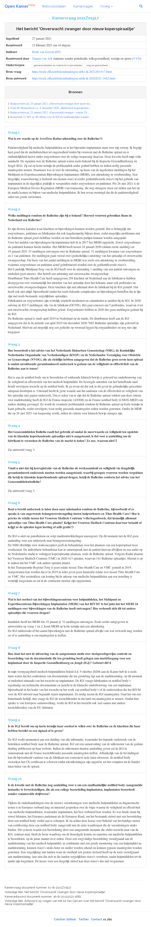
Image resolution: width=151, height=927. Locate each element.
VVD (136, 58)
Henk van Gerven (43, 52)
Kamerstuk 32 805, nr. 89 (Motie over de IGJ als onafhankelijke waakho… (51, 117)
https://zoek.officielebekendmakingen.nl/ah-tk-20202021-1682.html (73, 78)
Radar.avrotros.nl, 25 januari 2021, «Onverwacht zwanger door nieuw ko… (51, 103)
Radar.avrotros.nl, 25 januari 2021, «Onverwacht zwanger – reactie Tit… (50, 112)
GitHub (71, 919)
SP (57, 52)
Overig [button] (105, 6)
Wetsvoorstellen (54, 6)
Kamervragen (83, 6)
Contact (96, 919)
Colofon (59, 919)
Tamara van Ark (42, 58)
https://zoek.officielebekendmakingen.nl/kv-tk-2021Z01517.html (72, 71)
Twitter (83, 919)
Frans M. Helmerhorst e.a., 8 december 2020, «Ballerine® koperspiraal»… (51, 108)
